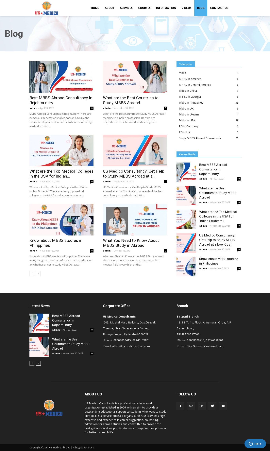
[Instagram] (202, 406)
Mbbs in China (188, 91)
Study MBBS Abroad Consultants (200, 138)
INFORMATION (166, 8)
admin (33, 108)
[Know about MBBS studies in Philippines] (61, 219)
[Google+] (191, 406)
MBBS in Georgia (190, 96)
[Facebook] (180, 406)
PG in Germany (188, 126)
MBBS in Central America (195, 85)
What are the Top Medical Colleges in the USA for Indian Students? (218, 216)
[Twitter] (212, 406)
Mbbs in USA (187, 120)
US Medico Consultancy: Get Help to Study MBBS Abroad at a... (133, 174)
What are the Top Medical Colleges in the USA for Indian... (61, 174)
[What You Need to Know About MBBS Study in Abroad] (135, 219)
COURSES (144, 8)
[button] (236, 8)
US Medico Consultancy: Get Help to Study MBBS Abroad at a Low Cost (217, 239)
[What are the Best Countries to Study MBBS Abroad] (135, 77)
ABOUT (110, 8)
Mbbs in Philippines (191, 102)
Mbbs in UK (186, 108)
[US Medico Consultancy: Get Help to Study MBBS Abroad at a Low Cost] (135, 150)
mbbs (182, 73)
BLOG (201, 8)
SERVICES (126, 8)
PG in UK (184, 132)
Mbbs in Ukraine (189, 114)
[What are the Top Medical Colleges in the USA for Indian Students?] (61, 150)
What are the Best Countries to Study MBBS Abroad (131, 100)
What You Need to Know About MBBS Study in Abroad (131, 243)
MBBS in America (190, 79)
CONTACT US (219, 8)
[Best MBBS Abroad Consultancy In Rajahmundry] (61, 77)
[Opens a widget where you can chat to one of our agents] (255, 444)
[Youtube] (223, 406)
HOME (95, 8)
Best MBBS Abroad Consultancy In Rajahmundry (213, 169)
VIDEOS (187, 8)
